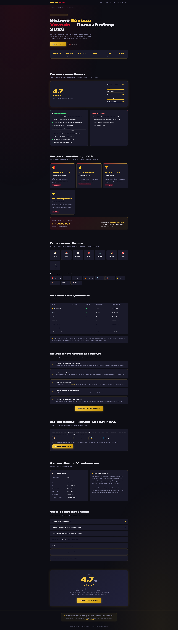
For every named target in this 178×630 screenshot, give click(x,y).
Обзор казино (61, 7)
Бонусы (101, 2)
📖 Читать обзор (73, 44)
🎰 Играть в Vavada (58, 44)
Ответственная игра (92, 623)
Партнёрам (101, 623)
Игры (107, 2)
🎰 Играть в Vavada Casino (89, 600)
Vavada (57, 2)
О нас (69, 623)
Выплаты (112, 2)
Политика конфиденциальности (80, 623)
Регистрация (120, 2)
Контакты (108, 623)
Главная (53, 7)
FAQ (126, 2)
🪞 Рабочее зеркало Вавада (63, 446)
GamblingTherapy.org (89, 619)
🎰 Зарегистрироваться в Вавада (89, 408)
